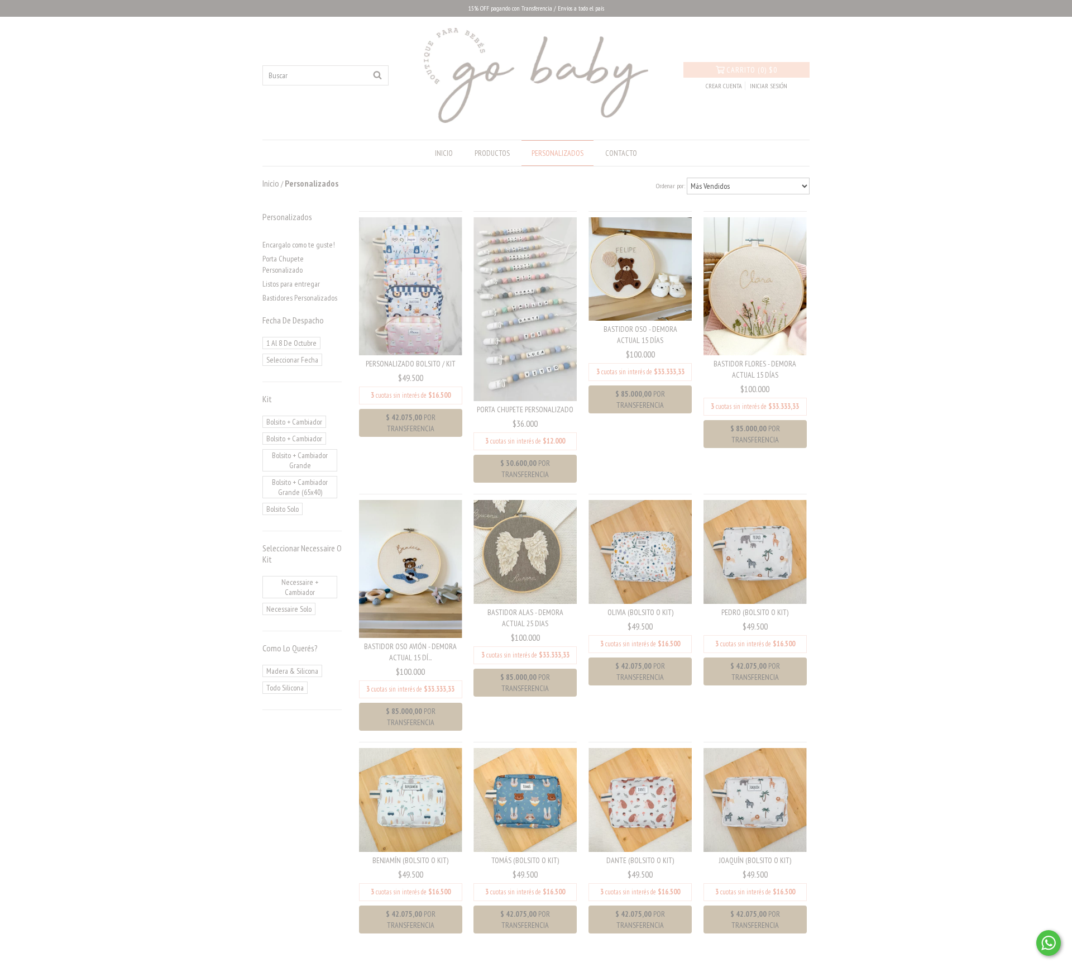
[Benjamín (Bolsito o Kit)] (410, 799)
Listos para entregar (291, 284)
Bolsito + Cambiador (294, 422)
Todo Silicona (285, 688)
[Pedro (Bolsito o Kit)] (755, 551)
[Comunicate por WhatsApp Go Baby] (1048, 943)
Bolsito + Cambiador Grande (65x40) (300, 487)
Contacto (621, 153)
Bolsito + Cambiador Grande (300, 460)
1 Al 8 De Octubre (291, 343)
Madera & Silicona (292, 671)
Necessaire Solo (289, 609)
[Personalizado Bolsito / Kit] (410, 285)
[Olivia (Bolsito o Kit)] (640, 551)
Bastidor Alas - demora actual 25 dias (525, 617)
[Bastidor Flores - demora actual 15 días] (755, 285)
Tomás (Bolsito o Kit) (525, 860)
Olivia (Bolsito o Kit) (640, 612)
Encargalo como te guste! (298, 245)
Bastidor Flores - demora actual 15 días (755, 369)
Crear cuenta (724, 86)
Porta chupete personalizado (525, 409)
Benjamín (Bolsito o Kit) (410, 860)
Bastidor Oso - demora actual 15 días (640, 334)
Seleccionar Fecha (292, 360)
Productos (492, 153)
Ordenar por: (670, 186)
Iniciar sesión (768, 86)
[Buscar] (377, 75)
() (751, 70)
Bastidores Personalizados (299, 298)
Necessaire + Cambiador (299, 587)
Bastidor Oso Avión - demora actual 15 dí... (410, 652)
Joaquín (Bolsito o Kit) (755, 860)
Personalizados (557, 153)
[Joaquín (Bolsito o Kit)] (755, 799)
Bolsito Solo (282, 509)
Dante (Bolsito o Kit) (640, 860)
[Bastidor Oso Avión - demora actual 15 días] (410, 568)
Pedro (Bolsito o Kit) (754, 612)
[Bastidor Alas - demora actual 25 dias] (525, 551)
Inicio (444, 153)
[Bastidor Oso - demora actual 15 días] (640, 268)
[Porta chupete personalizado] (525, 308)
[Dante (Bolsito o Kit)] (640, 799)
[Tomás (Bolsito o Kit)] (525, 799)
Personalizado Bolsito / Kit (411, 364)
